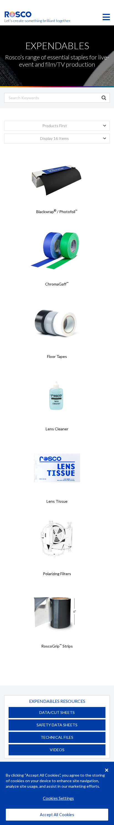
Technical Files (57, 737)
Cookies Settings (58, 798)
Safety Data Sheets (57, 724)
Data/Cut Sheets (57, 712)
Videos (57, 749)
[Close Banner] (106, 770)
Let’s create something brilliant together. (18, 21)
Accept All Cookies (57, 814)
